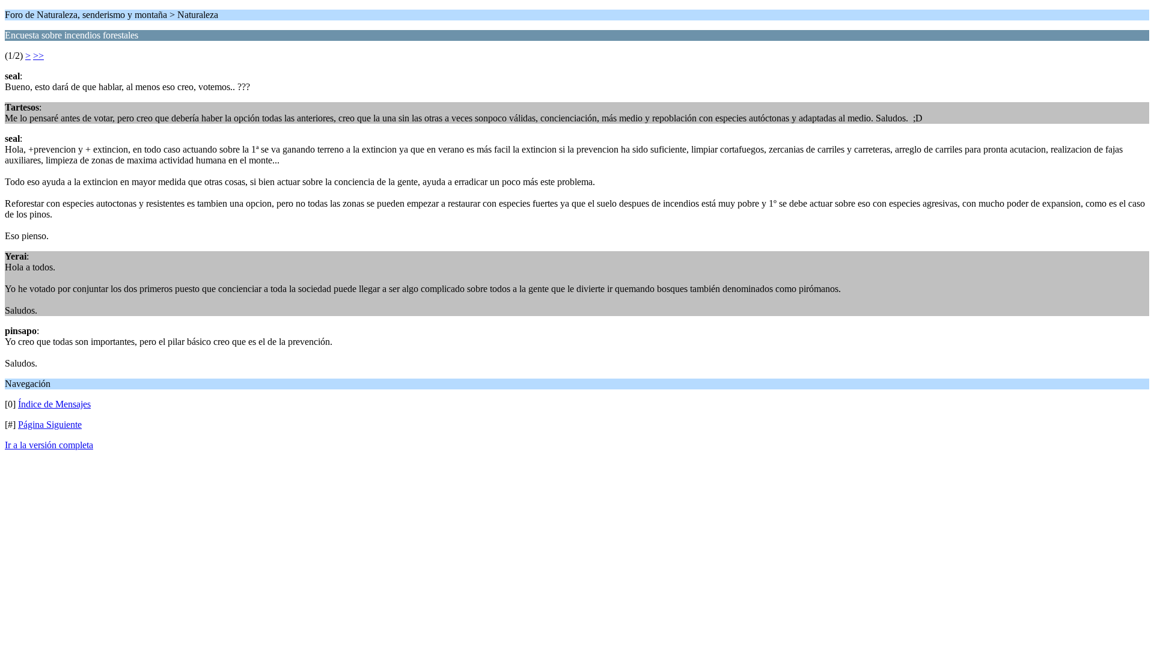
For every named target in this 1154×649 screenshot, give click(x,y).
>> (38, 55)
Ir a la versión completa (49, 445)
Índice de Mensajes (54, 404)
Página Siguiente (50, 424)
